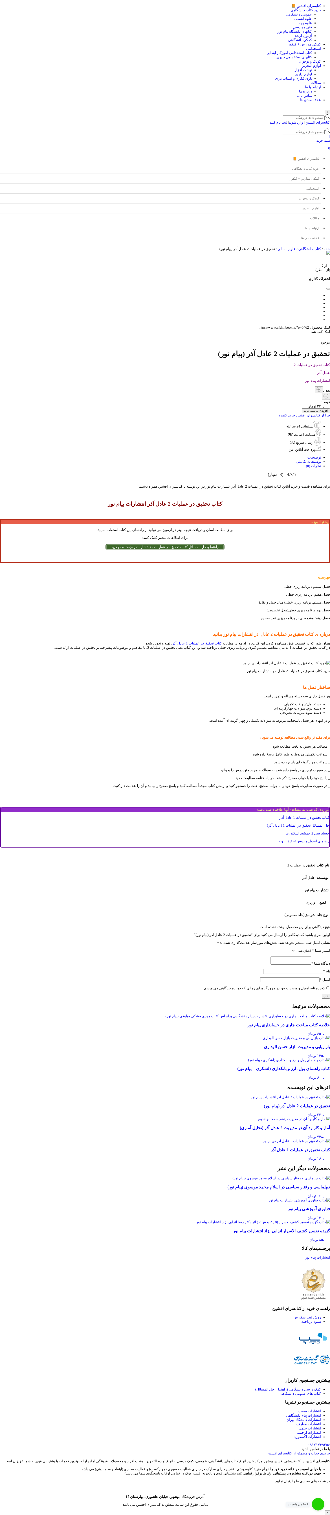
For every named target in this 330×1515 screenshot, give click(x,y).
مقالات (314, 218)
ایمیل (325, 979)
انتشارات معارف (308, 1424)
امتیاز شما (321, 950)
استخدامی (312, 188)
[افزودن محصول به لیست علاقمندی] (165, 338)
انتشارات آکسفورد (307, 1437)
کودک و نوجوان (309, 198)
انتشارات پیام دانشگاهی (303, 1415)
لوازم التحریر (310, 208)
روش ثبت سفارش (307, 1317)
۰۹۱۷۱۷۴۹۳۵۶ (319, 1445)
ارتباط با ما (312, 228)
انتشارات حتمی (310, 1428)
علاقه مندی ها (310, 238)
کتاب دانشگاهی (309, 249)
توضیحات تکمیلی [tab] (308, 462)
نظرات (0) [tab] (313, 466)
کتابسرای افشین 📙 (306, 159)
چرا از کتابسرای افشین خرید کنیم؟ (304, 415)
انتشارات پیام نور (317, 1257)
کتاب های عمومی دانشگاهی (300, 1393)
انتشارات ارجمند (309, 1432)
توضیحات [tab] (314, 457)
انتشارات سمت (309, 1411)
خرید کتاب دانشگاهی (305, 168)
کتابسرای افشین (318, 122)
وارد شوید (296, 122)
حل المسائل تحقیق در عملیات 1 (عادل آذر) (298, 825)
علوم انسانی (286, 249)
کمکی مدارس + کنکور (304, 178)
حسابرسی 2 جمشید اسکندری (307, 833)
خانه (327, 249)
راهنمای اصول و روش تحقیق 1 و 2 (304, 841)
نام (326, 971)
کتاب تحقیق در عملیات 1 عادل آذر (197, 643)
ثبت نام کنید (278, 122)
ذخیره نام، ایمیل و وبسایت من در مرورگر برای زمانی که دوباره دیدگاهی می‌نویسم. (264, 988)
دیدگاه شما (320, 963)
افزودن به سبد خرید (316, 410)
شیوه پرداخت (311, 1321)
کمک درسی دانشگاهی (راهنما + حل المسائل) (288, 1389)
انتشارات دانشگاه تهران (303, 1420)
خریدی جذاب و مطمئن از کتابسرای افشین (299, 1453)
